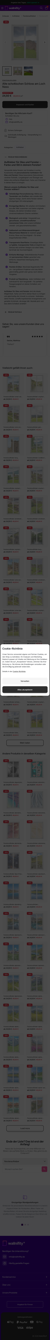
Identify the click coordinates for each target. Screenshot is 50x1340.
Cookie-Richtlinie (19, 671)
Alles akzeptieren (25, 689)
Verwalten (25, 681)
